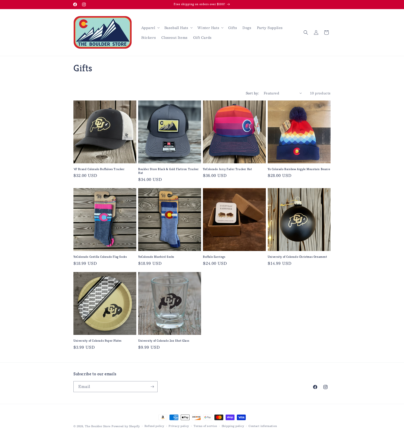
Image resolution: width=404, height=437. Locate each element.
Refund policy (154, 426)
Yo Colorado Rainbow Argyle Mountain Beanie (299, 169)
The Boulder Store (98, 426)
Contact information (263, 426)
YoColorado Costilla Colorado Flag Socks (100, 257)
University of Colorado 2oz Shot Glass (163, 341)
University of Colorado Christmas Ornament (297, 257)
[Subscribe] (152, 386)
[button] (150, 27)
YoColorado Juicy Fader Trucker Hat (227, 169)
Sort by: (252, 93)
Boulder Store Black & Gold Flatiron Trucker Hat (168, 171)
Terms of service (205, 426)
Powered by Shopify (126, 426)
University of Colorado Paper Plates (97, 341)
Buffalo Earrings (214, 257)
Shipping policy (233, 426)
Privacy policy (179, 426)
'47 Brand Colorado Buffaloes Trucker (99, 169)
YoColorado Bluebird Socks (156, 257)
